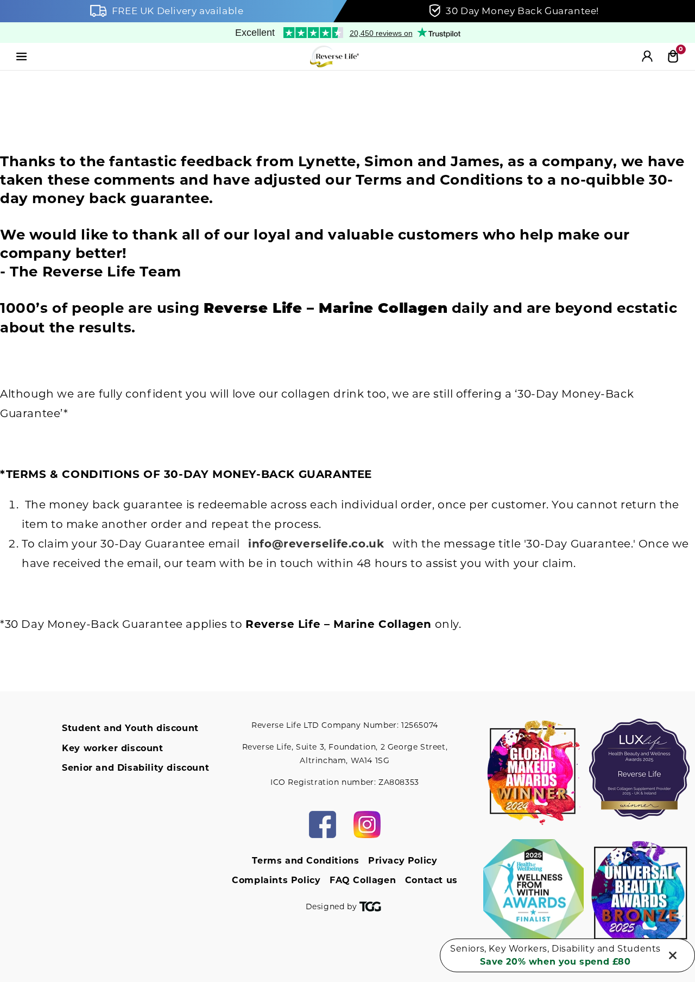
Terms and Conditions (305, 860)
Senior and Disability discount (135, 768)
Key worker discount (112, 748)
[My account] (647, 56)
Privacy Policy (402, 860)
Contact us (431, 880)
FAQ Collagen (363, 880)
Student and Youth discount (130, 728)
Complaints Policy (276, 880)
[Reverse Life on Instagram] (367, 824)
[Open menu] (22, 56)
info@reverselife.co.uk (316, 543)
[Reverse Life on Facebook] (322, 824)
